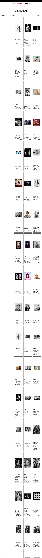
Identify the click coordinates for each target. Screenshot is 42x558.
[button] (39, 15)
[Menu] (2, 3)
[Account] (38, 3)
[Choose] (21, 45)
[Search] (4, 3)
